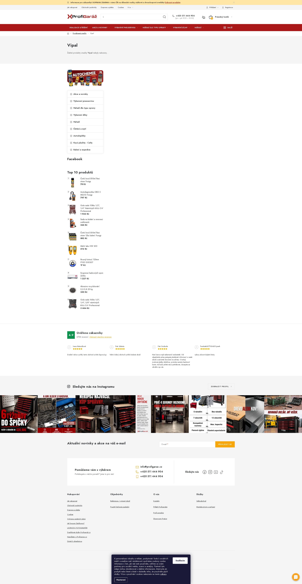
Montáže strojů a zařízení (205, 507)
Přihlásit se (225, 444)
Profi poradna (158, 513)
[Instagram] (210, 472)
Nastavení (121, 579)
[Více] (228, 27)
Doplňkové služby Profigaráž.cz (78, 532)
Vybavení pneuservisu (83, 101)
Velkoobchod (201, 501)
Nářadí (76, 122)
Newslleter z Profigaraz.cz (77, 537)
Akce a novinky (80, 94)
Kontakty (156, 501)
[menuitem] (78, 27)
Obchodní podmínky (89, 7)
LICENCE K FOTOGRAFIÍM (77, 528)
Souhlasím (180, 560)
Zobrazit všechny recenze (100, 337)
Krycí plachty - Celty (82, 142)
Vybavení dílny (80, 115)
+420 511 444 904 (185, 16)
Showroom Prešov (160, 519)
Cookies (121, 7)
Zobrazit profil (220, 386)
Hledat (164, 17)
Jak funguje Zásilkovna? (76, 523)
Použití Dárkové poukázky (119, 507)
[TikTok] (221, 472)
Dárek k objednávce (74, 541)
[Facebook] (204, 472)
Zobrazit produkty (172, 2)
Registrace (229, 7)
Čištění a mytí (79, 128)
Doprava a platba (107, 7)
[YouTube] (216, 472)
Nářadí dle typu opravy (84, 108)
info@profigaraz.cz (151, 467)
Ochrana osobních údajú (76, 519)
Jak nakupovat (72, 7)
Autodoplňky (79, 135)
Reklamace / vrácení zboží (120, 501)
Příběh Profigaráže (160, 507)
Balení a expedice (81, 149)
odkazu (163, 574)
